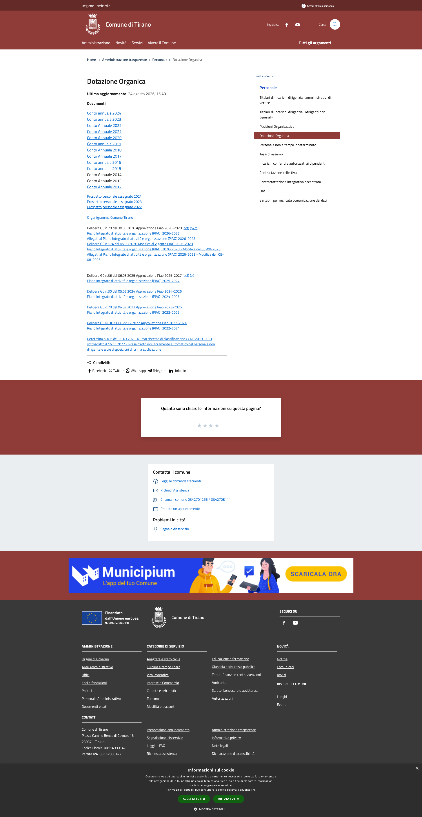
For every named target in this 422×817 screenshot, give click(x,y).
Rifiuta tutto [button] (228, 799)
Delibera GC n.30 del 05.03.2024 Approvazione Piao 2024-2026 (134, 291)
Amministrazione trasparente (124, 59)
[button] (211, 809)
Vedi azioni (263, 76)
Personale (159, 59)
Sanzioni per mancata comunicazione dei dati (293, 200)
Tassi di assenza (271, 154)
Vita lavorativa (158, 674)
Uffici (85, 674)
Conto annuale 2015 (104, 168)
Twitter (118, 370)
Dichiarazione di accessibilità (233, 753)
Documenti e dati (94, 706)
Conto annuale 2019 (104, 144)
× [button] (417, 768)
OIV (262, 191)
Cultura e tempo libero (163, 667)
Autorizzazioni (222, 698)
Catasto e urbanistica (162, 690)
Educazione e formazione (230, 658)
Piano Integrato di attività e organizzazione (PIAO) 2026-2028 (133, 233)
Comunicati (285, 667)
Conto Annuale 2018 (104, 150)
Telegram (159, 370)
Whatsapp (138, 370)
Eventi (282, 704)
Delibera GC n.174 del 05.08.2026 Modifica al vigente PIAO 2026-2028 (140, 243)
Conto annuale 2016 (104, 162)
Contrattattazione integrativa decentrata (290, 181)
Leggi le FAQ (156, 745)
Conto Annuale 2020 (104, 138)
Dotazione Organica (274, 135)
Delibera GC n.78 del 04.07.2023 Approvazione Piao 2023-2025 (134, 307)
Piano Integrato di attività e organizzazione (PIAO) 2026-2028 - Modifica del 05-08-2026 (153, 249)
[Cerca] (335, 24)
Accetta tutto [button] (194, 799)
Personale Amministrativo (101, 698)
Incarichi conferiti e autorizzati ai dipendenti (293, 163)
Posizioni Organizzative (277, 126)
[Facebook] (284, 24)
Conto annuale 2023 (104, 119)
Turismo (153, 698)
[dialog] (211, 790)
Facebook (99, 370)
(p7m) (194, 228)
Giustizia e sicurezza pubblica (233, 666)
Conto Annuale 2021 (104, 132)
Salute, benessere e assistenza (235, 690)
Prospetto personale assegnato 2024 (114, 196)
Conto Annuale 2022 (104, 125)
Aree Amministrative (97, 667)
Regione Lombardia (96, 5)
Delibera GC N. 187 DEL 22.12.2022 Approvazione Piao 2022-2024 (137, 323)
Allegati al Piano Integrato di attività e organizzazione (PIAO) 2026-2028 (141, 238)
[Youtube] (295, 24)
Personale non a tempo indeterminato (288, 144)
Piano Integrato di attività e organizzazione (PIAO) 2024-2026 (133, 296)
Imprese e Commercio (163, 682)
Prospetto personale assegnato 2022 (114, 206)
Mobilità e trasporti (161, 706)
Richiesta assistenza (162, 753)
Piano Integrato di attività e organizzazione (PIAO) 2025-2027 (133, 280)
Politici (87, 690)
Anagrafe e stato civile (163, 659)
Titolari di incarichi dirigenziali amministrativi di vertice (295, 100)
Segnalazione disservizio (165, 737)
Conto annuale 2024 (104, 113)
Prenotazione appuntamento (168, 729)
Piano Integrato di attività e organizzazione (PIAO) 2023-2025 (133, 312)
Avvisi (281, 674)
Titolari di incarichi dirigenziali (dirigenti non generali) (292, 114)
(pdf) (186, 228)
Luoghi (282, 696)
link (253, 790)
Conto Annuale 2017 (104, 156)
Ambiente (219, 682)
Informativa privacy (226, 737)
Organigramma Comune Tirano (110, 217)
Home (91, 59)
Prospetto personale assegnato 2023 (114, 201)
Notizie (282, 659)
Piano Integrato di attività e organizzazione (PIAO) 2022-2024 (133, 328)
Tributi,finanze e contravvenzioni (236, 674)
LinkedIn (179, 370)
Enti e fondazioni (94, 682)
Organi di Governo (95, 659)
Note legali (220, 745)
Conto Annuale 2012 (104, 187)
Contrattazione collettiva (278, 172)
